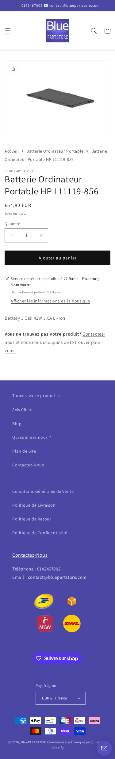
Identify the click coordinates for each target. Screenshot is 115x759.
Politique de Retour (31, 519)
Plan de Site (24, 451)
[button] (7, 30)
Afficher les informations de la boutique (50, 301)
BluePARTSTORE (33, 742)
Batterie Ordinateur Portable (55, 151)
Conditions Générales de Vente (43, 491)
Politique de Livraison (34, 505)
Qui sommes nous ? (31, 437)
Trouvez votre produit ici (36, 395)
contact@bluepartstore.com (57, 577)
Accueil (12, 151)
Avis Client (22, 409)
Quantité (12, 223)
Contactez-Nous (28, 465)
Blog (16, 423)
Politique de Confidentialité (39, 532)
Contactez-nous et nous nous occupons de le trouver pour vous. (55, 342)
